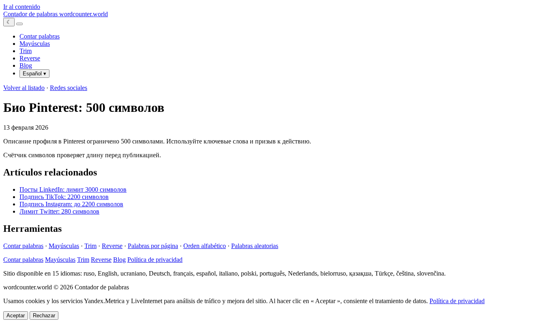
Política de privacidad (155, 259)
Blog (25, 65)
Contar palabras (39, 36)
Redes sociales (68, 87)
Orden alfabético (204, 245)
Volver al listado (24, 87)
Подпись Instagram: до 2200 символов (71, 204)
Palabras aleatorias (254, 245)
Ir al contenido (21, 6)
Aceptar (15, 315)
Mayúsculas (34, 43)
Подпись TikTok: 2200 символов (64, 196)
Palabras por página (153, 245)
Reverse (29, 58)
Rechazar (44, 315)
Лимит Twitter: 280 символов (59, 211)
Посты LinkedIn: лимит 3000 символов (73, 189)
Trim (25, 50)
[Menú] (19, 24)
